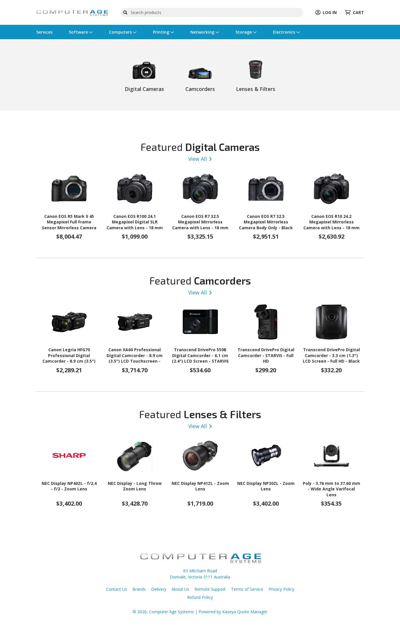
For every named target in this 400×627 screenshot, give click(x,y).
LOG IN (330, 12)
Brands (139, 589)
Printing (161, 32)
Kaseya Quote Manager (244, 611)
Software (79, 32)
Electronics (284, 32)
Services (44, 32)
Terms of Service (247, 589)
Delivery (158, 589)
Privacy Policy (281, 589)
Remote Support (210, 589)
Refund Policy (200, 597)
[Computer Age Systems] (72, 12)
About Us (180, 589)
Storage (244, 32)
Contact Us (116, 589)
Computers (121, 32)
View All (197, 158)
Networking (203, 32)
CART (358, 12)
